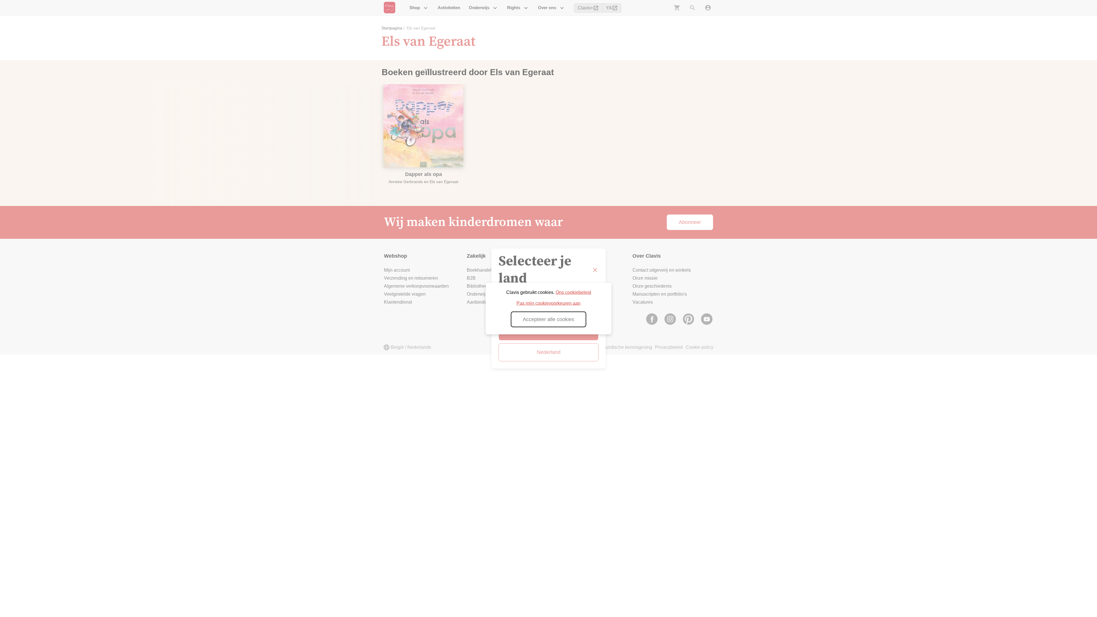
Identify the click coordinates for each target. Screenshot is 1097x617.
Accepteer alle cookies (548, 319)
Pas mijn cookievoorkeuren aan (548, 303)
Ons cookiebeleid (573, 292)
